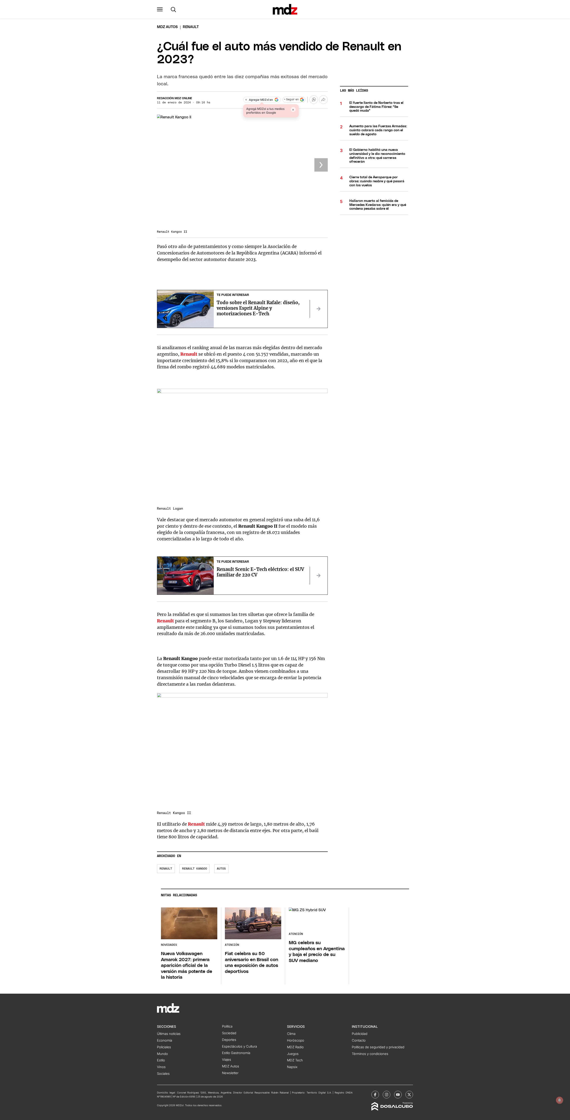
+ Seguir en (291, 99)
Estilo (161, 1060)
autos (221, 868)
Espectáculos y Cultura (239, 1046)
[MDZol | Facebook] (375, 1094)
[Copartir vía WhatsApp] (313, 99)
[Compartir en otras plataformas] (323, 99)
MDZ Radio (295, 1047)
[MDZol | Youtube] (397, 1094)
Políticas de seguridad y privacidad (378, 1047)
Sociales (163, 1074)
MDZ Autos (230, 1066)
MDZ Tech (295, 1060)
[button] (160, 9)
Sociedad (229, 1033)
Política (227, 1026)
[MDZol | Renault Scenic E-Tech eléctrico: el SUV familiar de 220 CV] (319, 576)
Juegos (293, 1054)
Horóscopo (295, 1040)
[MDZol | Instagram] (386, 1094)
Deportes (229, 1040)
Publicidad (359, 1034)
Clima (291, 1034)
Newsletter (230, 1073)
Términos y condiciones (370, 1054)
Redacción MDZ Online (174, 98)
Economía (164, 1040)
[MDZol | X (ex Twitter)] (409, 1094)
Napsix (292, 1067)
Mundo (162, 1054)
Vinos (161, 1067)
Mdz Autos (167, 27)
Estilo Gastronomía (236, 1053)
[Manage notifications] (559, 1100)
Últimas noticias (169, 1034)
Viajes (226, 1060)
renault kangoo (194, 868)
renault (166, 868)
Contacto (359, 1040)
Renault (166, 621)
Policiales (164, 1047)
